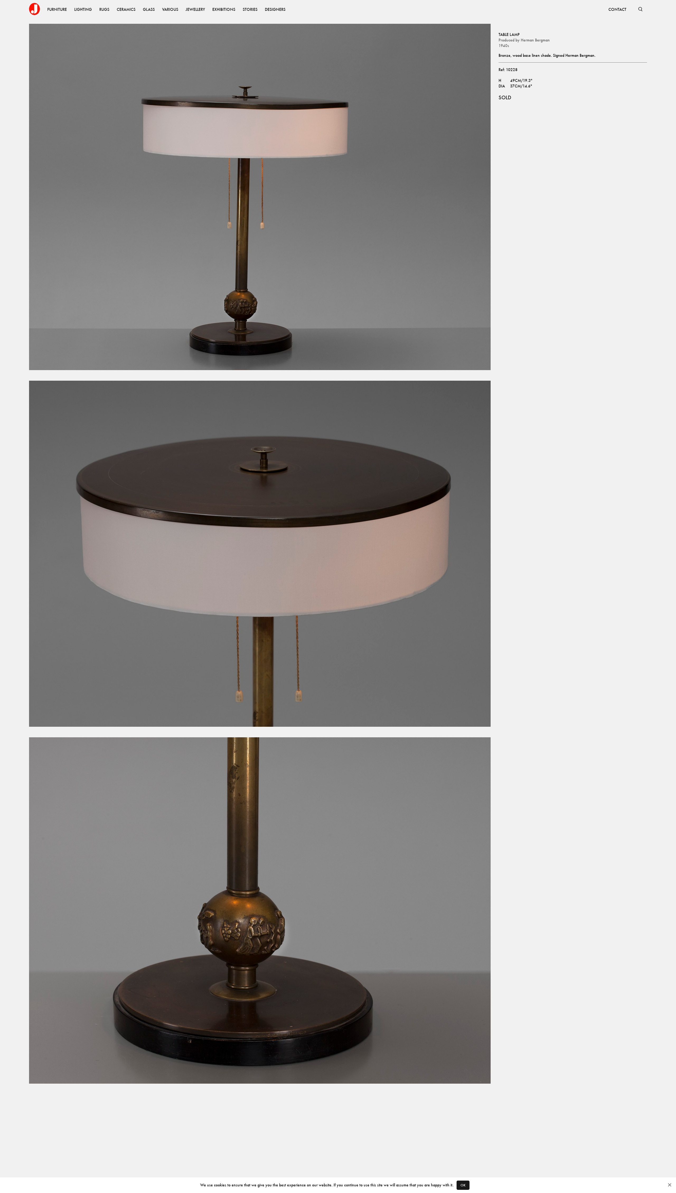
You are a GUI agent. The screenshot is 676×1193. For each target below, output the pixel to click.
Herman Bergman (535, 40)
